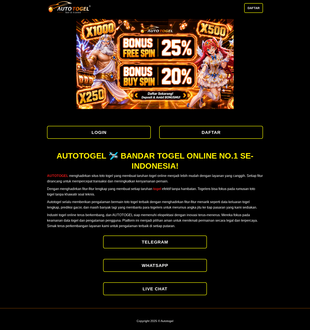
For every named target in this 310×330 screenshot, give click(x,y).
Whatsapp (155, 265)
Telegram (155, 242)
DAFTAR (254, 8)
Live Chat (155, 288)
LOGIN (99, 132)
